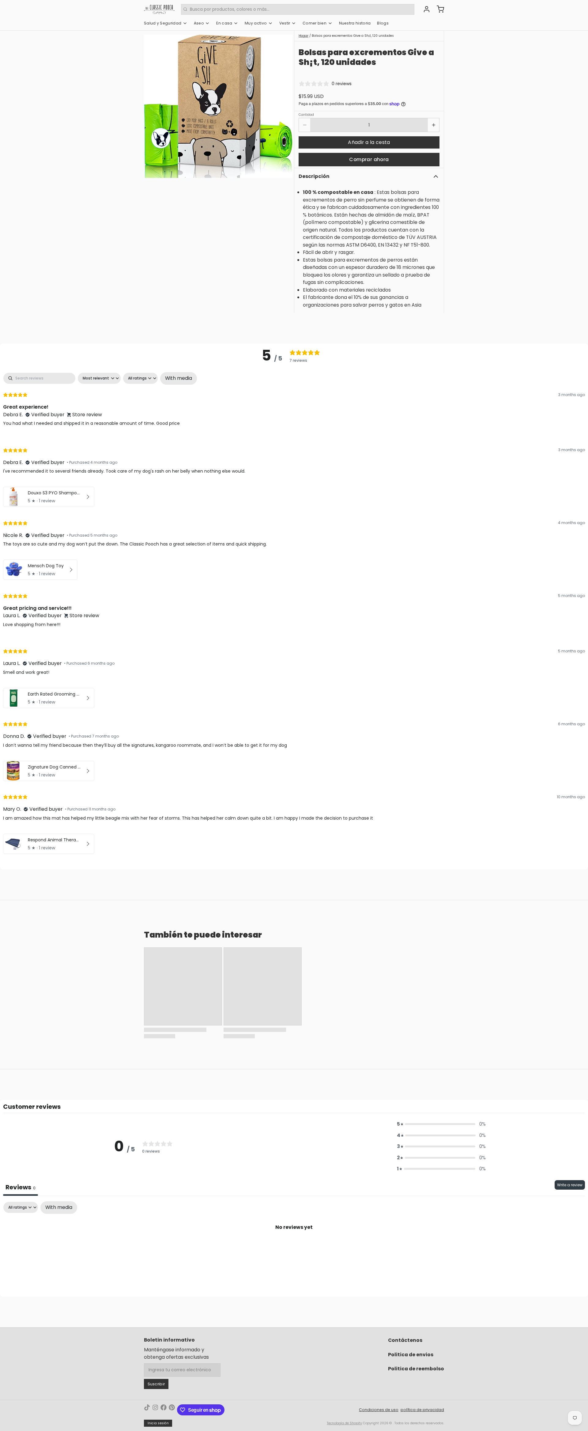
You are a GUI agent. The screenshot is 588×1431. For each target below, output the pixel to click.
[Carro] (438, 9)
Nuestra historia (355, 23)
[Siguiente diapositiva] (283, 106)
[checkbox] (178, 378)
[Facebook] (163, 1409)
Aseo (199, 23)
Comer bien (314, 23)
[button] (369, 142)
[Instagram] (155, 1409)
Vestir (284, 23)
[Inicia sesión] (424, 9)
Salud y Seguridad (162, 23)
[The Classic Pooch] (159, 9)
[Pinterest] (172, 1409)
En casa (224, 23)
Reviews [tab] (21, 1187)
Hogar (303, 35)
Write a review (569, 1184)
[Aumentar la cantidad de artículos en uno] (433, 125)
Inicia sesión (158, 1423)
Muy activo (256, 23)
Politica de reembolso (416, 1368)
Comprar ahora (369, 159)
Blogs (383, 23)
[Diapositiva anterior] (152, 106)
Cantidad (306, 115)
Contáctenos (405, 1340)
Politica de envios (410, 1354)
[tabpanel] (294, 614)
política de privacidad (422, 1409)
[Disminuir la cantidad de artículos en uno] (304, 125)
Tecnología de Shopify (344, 1423)
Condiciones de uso (378, 1409)
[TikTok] (147, 1409)
